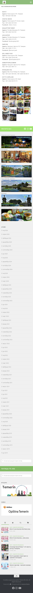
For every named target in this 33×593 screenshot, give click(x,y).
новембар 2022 (7, 332)
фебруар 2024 (7, 285)
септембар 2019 (7, 445)
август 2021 (6, 386)
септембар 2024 (7, 269)
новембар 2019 (7, 437)
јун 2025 (5, 254)
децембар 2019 (7, 433)
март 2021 (6, 406)
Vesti (11, 527)
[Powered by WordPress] (10, 584)
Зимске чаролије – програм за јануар (20, 565)
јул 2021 (5, 390)
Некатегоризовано (18, 527)
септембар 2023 (7, 300)
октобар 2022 (7, 335)
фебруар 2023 (7, 320)
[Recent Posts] (5, 523)
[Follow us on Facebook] (25, 129)
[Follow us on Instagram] (28, 129)
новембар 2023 (7, 293)
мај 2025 (5, 257)
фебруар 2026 (7, 238)
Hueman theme (26, 584)
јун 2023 (5, 304)
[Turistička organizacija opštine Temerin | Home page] (5, 2)
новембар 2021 (7, 374)
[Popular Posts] (12, 523)
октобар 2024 (7, 265)
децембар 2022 (7, 328)
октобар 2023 (7, 296)
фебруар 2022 (7, 367)
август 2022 (6, 343)
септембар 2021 (7, 382)
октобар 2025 (7, 246)
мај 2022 (5, 355)
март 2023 (6, 316)
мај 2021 (5, 398)
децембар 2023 (7, 289)
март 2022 (6, 363)
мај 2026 (5, 230)
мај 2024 (5, 273)
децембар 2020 (7, 414)
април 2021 (6, 402)
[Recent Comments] (20, 523)
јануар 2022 (6, 371)
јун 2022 (5, 351)
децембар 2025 (7, 242)
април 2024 (6, 277)
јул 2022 (5, 347)
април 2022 (6, 359)
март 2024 (6, 281)
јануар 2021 (6, 410)
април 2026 (6, 234)
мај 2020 (5, 421)
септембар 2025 (7, 250)
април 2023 (6, 312)
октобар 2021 (7, 378)
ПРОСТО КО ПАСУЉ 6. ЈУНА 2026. (19, 538)
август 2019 (6, 449)
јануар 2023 (6, 324)
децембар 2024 (7, 261)
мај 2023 (5, 308)
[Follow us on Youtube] (31, 129)
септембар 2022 (7, 339)
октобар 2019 (7, 441)
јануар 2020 (6, 429)
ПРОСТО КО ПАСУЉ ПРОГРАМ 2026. (20, 529)
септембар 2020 (7, 417)
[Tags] (28, 523)
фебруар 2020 (7, 425)
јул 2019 (5, 453)
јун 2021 (5, 394)
